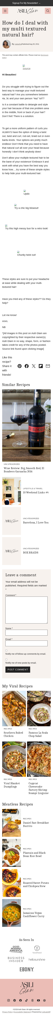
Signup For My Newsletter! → (26, 3)
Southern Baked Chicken (13, 734)
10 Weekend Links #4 (36, 492)
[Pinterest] (15, 1000)
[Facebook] (21, 1000)
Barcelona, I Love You (36, 522)
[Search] (48, 11)
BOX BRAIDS (30, 552)
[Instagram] (9, 1000)
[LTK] (44, 1000)
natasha (18, 44)
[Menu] (5, 11)
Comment (10, 595)
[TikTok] (26, 1000)
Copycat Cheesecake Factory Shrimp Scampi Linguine (39, 788)
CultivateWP (45, 1012)
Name (9, 628)
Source (26, 68)
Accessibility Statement (22, 1012)
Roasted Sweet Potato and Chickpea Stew (36, 884)
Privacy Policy (7, 1012)
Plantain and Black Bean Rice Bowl (34, 854)
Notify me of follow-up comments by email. (25, 654)
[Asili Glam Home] (27, 11)
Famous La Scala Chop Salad (38, 734)
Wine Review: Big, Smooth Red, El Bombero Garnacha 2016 (24, 470)
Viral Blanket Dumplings (12, 785)
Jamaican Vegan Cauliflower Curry (34, 914)
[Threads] (32, 1000)
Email (8, 639)
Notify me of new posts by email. (20, 663)
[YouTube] (38, 1000)
